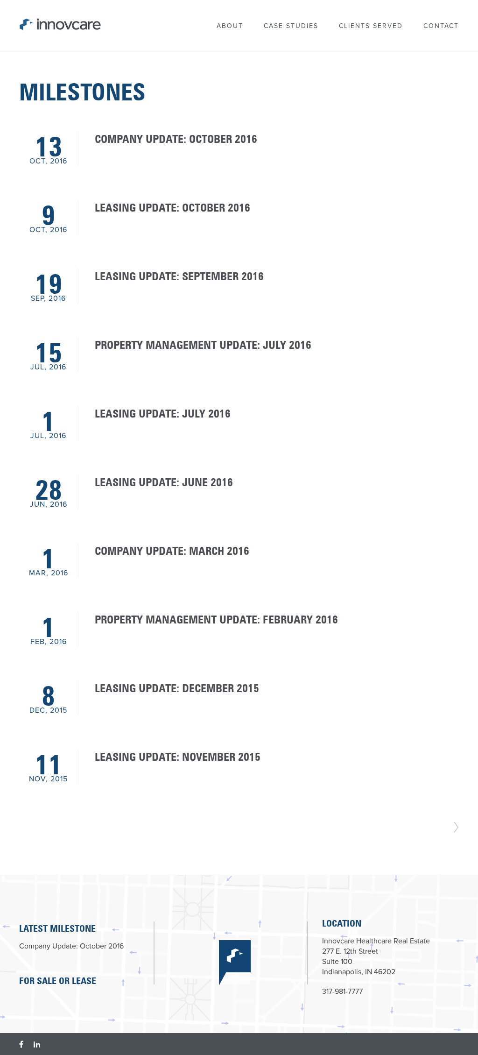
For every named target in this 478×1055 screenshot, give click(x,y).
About (230, 26)
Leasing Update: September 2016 (179, 274)
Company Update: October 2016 (176, 137)
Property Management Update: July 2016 (203, 343)
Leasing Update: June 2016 (164, 480)
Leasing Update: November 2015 (177, 755)
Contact (441, 26)
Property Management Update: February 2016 (216, 618)
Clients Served (371, 26)
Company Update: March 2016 (172, 549)
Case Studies (291, 26)
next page (456, 827)
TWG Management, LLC (48, 21)
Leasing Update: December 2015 (177, 686)
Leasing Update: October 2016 (172, 206)
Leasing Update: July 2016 (163, 412)
